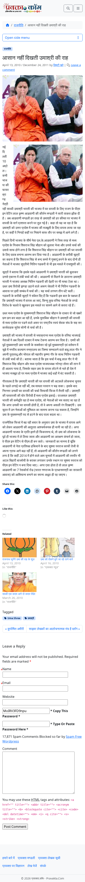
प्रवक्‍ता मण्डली (26, 858)
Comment (9, 748)
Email (6, 683)
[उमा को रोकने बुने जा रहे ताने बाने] (58, 547)
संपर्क (43, 866)
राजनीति (18, 25)
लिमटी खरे (58, 65)
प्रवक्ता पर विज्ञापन (13, 866)
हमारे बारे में (8, 858)
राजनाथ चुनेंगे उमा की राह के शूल (18, 559)
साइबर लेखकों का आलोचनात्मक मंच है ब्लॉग (53, 629)
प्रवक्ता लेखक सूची (49, 858)
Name (6, 669)
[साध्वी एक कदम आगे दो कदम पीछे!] (19, 582)
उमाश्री (30, 618)
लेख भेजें (32, 866)
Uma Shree (13, 618)
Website (8, 696)
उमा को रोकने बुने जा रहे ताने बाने (57, 559)
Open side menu (17, 37)
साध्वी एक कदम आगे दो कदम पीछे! (18, 594)
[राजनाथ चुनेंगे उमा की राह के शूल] (19, 547)
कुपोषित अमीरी (16, 629)
